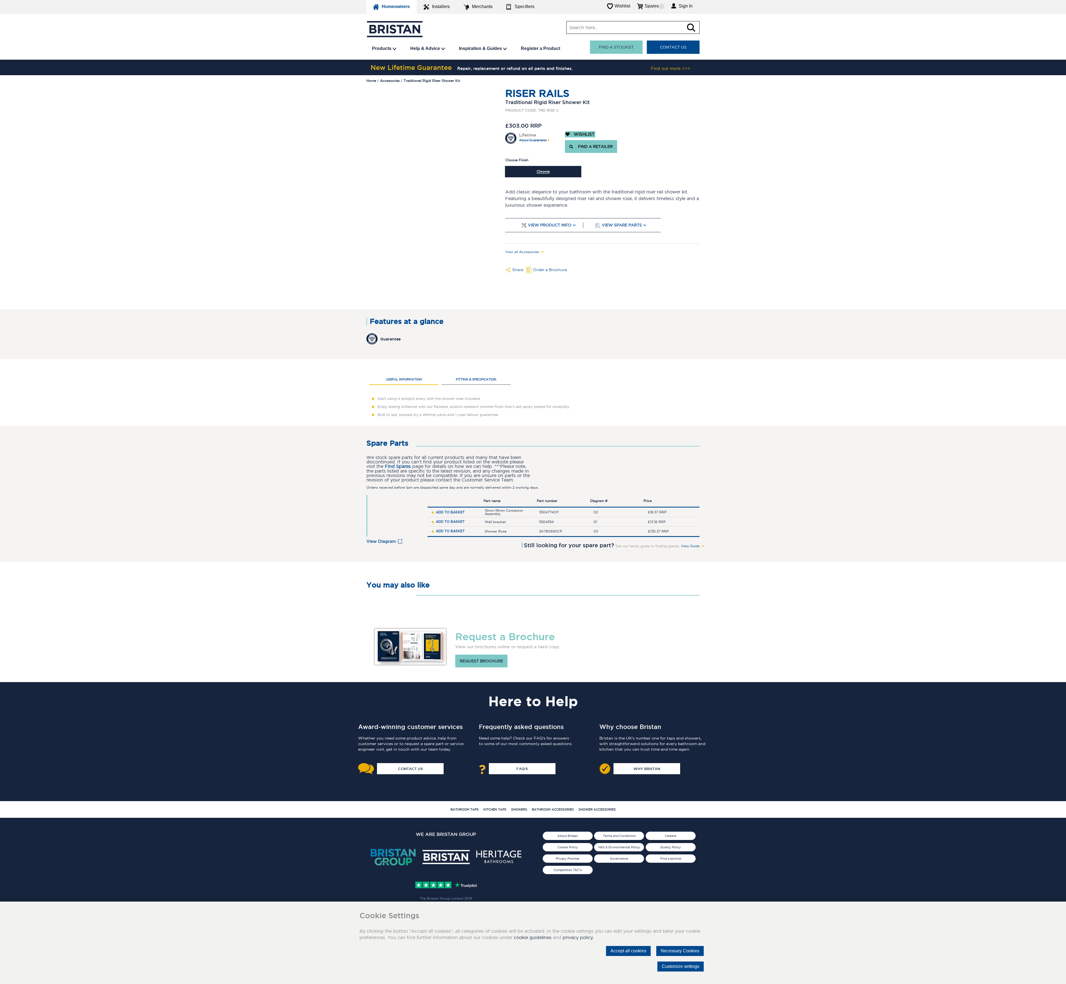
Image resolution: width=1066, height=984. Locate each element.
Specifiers (524, 6)
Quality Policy (670, 847)
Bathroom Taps (465, 809)
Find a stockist (616, 47)
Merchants (482, 6)
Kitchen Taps (494, 809)
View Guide (690, 546)
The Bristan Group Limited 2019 (446, 898)
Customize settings (680, 966)
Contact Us (673, 47)
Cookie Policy (567, 847)
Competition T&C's (568, 870)
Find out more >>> (670, 68)
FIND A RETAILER (594, 146)
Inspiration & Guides (481, 48)
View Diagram (381, 541)
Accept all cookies (628, 950)
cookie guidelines (533, 937)
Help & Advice (425, 48)
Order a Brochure (550, 270)
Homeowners (396, 6)
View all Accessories (522, 252)
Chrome (543, 171)
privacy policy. (578, 937)
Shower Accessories (597, 809)
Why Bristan (646, 769)
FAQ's (522, 769)
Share (517, 270)
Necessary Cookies (680, 950)
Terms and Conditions (619, 835)
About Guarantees (533, 140)
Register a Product (540, 48)
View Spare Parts (622, 225)
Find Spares (398, 466)
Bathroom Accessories (553, 809)
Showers (519, 809)
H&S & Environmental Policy (619, 847)
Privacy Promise (567, 858)
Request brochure (481, 661)
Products (382, 48)
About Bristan (567, 835)
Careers (670, 835)
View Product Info (549, 225)
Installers (441, 6)
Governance (619, 858)
